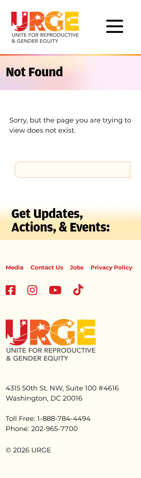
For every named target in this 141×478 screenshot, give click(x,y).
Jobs (76, 267)
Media (14, 267)
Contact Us (46, 267)
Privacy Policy (111, 267)
